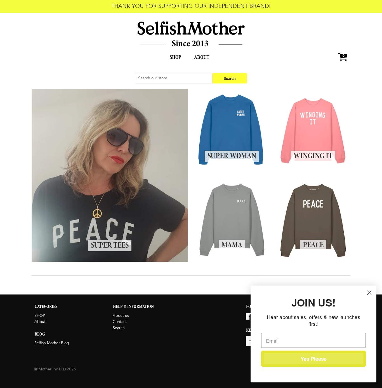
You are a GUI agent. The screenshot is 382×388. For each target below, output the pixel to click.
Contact (120, 322)
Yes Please (314, 358)
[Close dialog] (369, 293)
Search (119, 328)
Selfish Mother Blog (51, 343)
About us (121, 316)
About (201, 57)
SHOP (175, 57)
